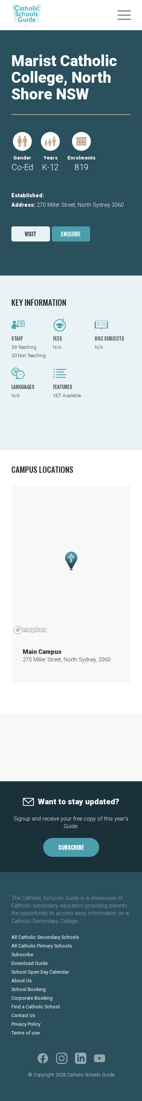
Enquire (71, 234)
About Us (21, 980)
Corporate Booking (32, 998)
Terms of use (25, 1033)
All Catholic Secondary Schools (45, 937)
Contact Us (23, 1015)
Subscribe (71, 847)
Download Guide (29, 963)
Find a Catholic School (35, 1007)
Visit (30, 234)
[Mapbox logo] (30, 630)
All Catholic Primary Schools (41, 946)
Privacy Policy (26, 1024)
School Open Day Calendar (40, 972)
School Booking (28, 989)
